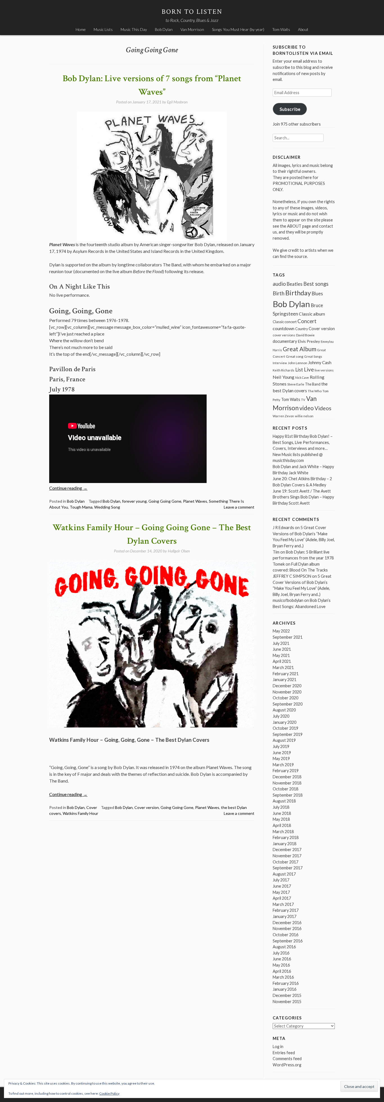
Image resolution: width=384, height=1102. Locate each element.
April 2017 (282, 898)
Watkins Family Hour (80, 813)
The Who (315, 391)
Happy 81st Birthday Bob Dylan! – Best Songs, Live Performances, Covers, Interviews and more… (303, 442)
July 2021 (281, 643)
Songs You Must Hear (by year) (238, 29)
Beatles (294, 284)
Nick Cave (302, 377)
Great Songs (313, 356)
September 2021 (287, 637)
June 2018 (282, 813)
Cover (91, 807)
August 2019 (284, 740)
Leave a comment (239, 507)
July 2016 (281, 953)
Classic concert (285, 321)
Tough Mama (81, 507)
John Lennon (297, 363)
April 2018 (282, 825)
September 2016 (287, 940)
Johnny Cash (319, 362)
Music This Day (134, 29)
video (306, 407)
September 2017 (287, 867)
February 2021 (286, 673)
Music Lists (103, 29)
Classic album (312, 313)
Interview (280, 363)
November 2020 (287, 692)
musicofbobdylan (288, 600)
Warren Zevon (283, 416)
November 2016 (287, 928)
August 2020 (284, 710)
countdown (283, 328)
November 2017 (287, 855)
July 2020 (281, 716)
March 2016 (283, 977)
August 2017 (284, 874)
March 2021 (283, 667)
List (299, 370)
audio (279, 283)
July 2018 (281, 807)
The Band (312, 384)
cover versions (284, 335)
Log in (278, 1046)
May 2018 (281, 819)
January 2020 (284, 722)
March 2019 (283, 764)
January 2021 (284, 679)
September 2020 (287, 704)
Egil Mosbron (177, 101)
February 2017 (286, 910)
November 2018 (287, 783)
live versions (324, 370)
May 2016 (281, 965)
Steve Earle (295, 384)
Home (81, 29)
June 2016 (282, 958)
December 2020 (287, 685)
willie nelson (304, 416)
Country (301, 329)
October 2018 (285, 788)
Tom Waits (281, 29)
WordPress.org (287, 1064)
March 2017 (283, 904)
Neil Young (283, 377)
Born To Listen (192, 11)
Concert (307, 321)
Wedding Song (107, 507)
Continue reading (68, 488)
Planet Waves (195, 501)
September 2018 (287, 795)
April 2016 (282, 971)
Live (309, 369)
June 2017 (282, 886)
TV (303, 400)
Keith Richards (283, 370)
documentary (285, 341)
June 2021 (282, 649)
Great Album (299, 348)
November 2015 (287, 1001)
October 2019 (285, 728)
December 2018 (287, 776)
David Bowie (305, 335)
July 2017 (281, 879)
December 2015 (287, 995)
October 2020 (285, 697)
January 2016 (284, 989)
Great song (294, 356)
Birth (278, 293)
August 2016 (284, 946)
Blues (317, 293)
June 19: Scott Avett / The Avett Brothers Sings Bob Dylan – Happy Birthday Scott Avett (303, 497)
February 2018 (286, 837)
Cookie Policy (109, 1093)
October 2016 (285, 934)
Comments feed (287, 1058)
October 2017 (285, 862)
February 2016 (286, 983)
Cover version (146, 807)
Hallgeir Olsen (179, 550)
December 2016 (287, 922)
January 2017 (284, 916)
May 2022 (281, 631)
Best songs (315, 284)
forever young (134, 501)
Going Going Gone (164, 501)
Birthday (298, 293)
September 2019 (287, 734)
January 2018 (284, 843)
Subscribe (290, 109)
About (303, 29)
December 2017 (287, 849)
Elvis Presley (309, 341)
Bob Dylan (164, 29)
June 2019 (282, 752)
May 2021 (281, 655)
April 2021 (282, 661)
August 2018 (284, 801)
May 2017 (281, 892)
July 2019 (281, 746)
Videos (323, 408)
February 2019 (286, 770)
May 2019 (281, 758)
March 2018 (283, 831)
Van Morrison (192, 29)
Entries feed (284, 1052)
